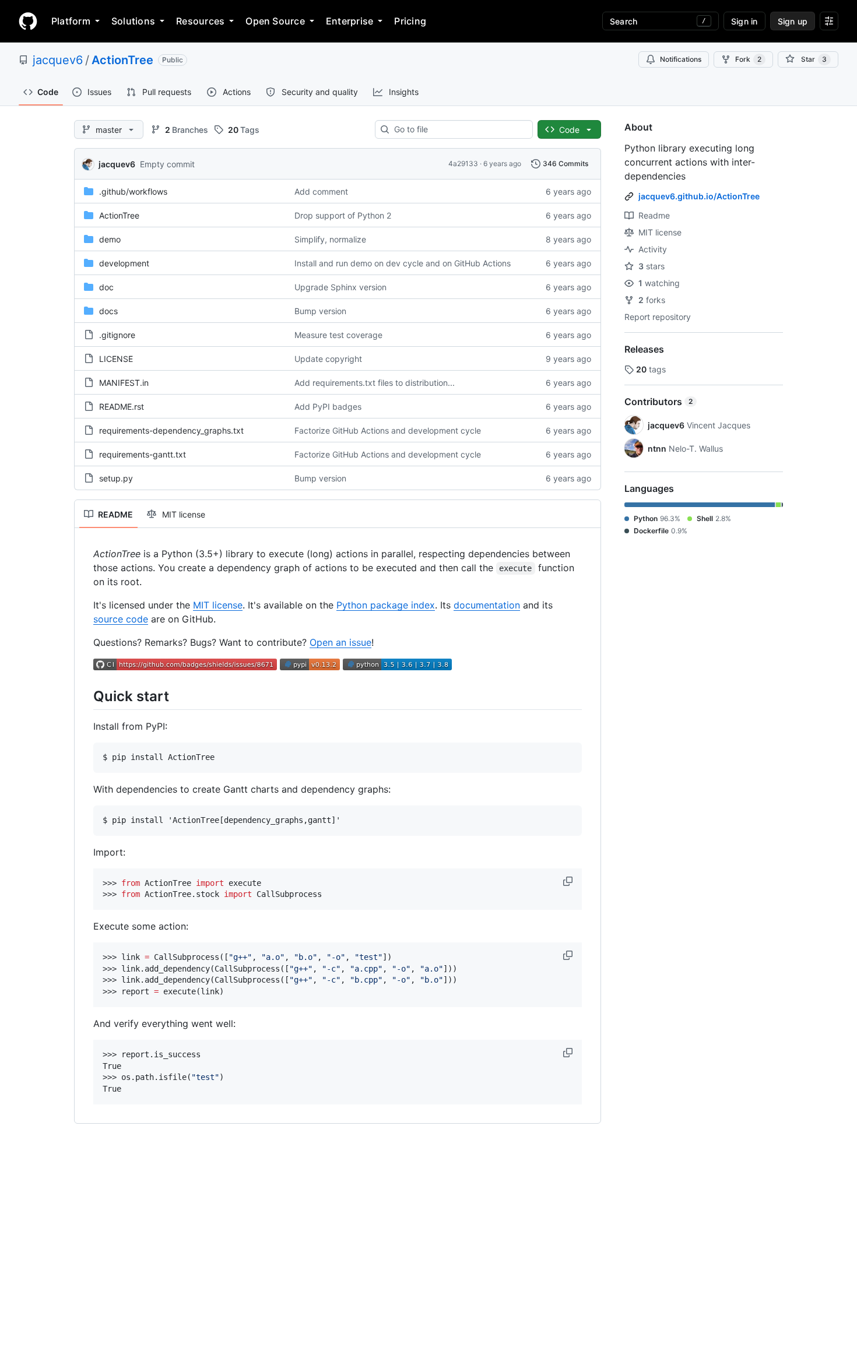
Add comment (321, 191)
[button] (569, 881)
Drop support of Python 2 (342, 215)
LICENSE (116, 359)
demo (110, 239)
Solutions (133, 21)
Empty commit (167, 164)
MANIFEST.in (124, 383)
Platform (70, 21)
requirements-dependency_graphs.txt (171, 430)
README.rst (121, 406)
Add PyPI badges (327, 406)
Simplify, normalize (330, 239)
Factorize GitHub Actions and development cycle (387, 430)
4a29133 (463, 163)
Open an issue (340, 642)
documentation (487, 605)
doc (106, 287)
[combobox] (458, 129)
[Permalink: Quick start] (85, 696)
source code (120, 619)
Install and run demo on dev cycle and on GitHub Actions (402, 263)
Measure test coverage (338, 335)
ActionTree (122, 60)
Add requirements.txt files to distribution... (374, 383)
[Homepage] (28, 21)
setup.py (116, 478)
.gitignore (117, 335)
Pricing (410, 21)
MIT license (218, 605)
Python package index (385, 605)
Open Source (275, 21)
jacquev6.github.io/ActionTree (699, 196)
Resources (200, 21)
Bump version (320, 311)
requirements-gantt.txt (142, 454)
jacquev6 (58, 60)
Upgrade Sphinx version (340, 287)
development (124, 263)
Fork (748, 59)
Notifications (680, 59)
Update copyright (328, 359)
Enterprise (349, 21)
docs (108, 311)
